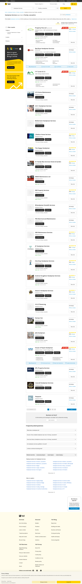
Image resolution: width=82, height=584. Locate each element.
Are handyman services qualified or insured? (37, 444)
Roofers (37, 530)
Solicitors (37, 540)
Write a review (72, 31)
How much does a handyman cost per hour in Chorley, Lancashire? (42, 439)
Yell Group (38, 544)
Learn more (10, 82)
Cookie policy (38, 554)
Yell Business (13, 1)
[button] (33, 8)
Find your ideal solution (24, 552)
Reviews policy (38, 561)
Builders (37, 523)
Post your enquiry (53, 4)
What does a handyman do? (33, 430)
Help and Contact (23, 536)
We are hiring (22, 540)
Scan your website (23, 556)
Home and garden (55, 540)
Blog (64, 4)
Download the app (53, 1)
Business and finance (56, 530)
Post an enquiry (22, 526)
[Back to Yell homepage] (8, 4)
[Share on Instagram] (37, 570)
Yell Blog (54, 519)
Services (21, 519)
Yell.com (6, 1)
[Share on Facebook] (33, 570)
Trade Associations (23, 533)
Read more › (74, 19)
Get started (11, 67)
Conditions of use (39, 558)
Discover (37, 519)
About (20, 566)
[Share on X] (41, 570)
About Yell (37, 548)
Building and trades (55, 526)
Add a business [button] (52, 420)
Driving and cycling (55, 533)
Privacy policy (38, 551)
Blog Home (53, 523)
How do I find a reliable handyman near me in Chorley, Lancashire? (42, 434)
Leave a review (22, 530)
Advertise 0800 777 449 (72, 1)
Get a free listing (62, 1)
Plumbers (37, 526)
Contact (21, 562)
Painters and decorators (40, 536)
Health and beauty (55, 536)
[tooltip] (57, 8)
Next (72, 409)
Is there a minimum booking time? (34, 448)
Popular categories (39, 4)
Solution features (23, 559)
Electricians (37, 533)
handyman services (15, 19)
